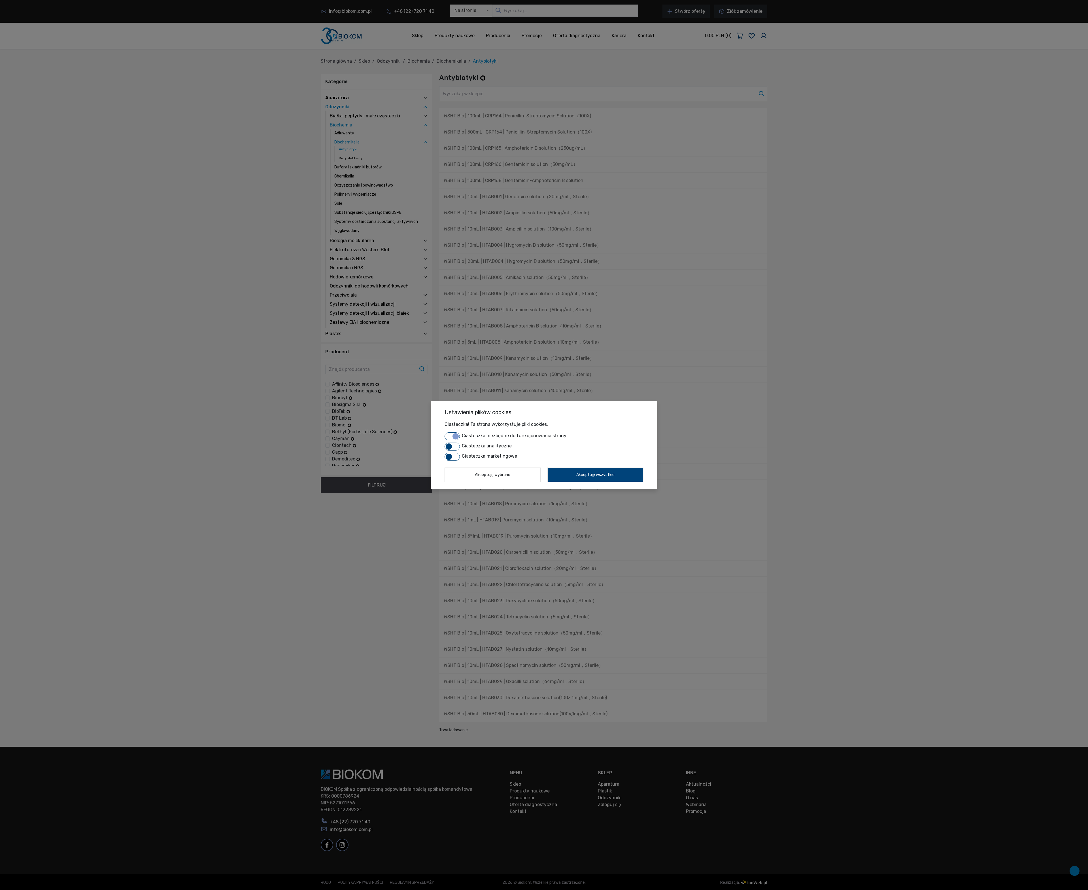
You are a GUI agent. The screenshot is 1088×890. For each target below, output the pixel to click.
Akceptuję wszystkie (595, 474)
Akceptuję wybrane (492, 474)
